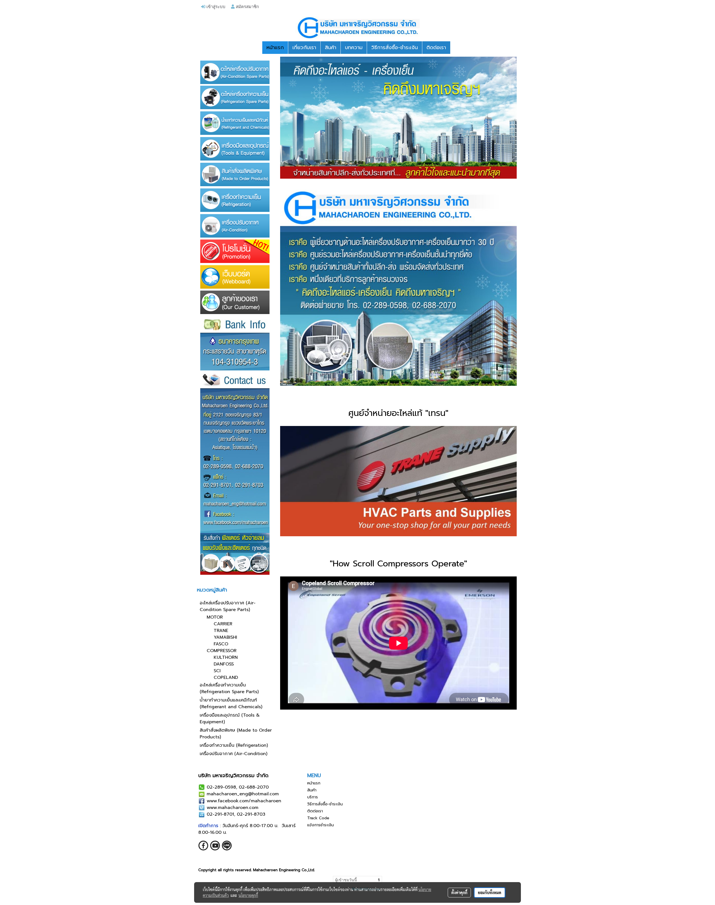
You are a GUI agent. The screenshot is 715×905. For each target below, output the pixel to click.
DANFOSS (224, 664)
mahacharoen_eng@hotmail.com (243, 794)
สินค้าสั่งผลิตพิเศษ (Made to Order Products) (236, 733)
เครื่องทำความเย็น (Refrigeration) (234, 745)
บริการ (312, 797)
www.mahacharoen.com (232, 807)
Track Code (318, 818)
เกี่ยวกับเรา (304, 47)
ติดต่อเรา (436, 47)
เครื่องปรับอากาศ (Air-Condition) (233, 753)
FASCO (221, 644)
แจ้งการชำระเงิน (320, 825)
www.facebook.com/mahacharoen (244, 801)
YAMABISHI (225, 637)
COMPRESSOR (222, 650)
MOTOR (215, 617)
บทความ (354, 47)
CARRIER (223, 624)
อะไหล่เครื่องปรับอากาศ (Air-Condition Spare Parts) (228, 606)
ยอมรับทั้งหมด (489, 892)
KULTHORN (226, 657)
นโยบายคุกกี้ (248, 895)
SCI (217, 670)
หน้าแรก (275, 47)
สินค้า (330, 47)
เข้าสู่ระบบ (215, 6)
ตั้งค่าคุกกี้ (459, 892)
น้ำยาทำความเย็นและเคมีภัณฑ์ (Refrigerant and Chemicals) (231, 703)
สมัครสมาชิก (247, 6)
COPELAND (226, 677)
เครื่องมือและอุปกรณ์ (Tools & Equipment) (230, 718)
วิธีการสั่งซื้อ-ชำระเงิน (394, 47)
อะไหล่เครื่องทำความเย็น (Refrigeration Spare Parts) (229, 688)
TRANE (221, 630)
